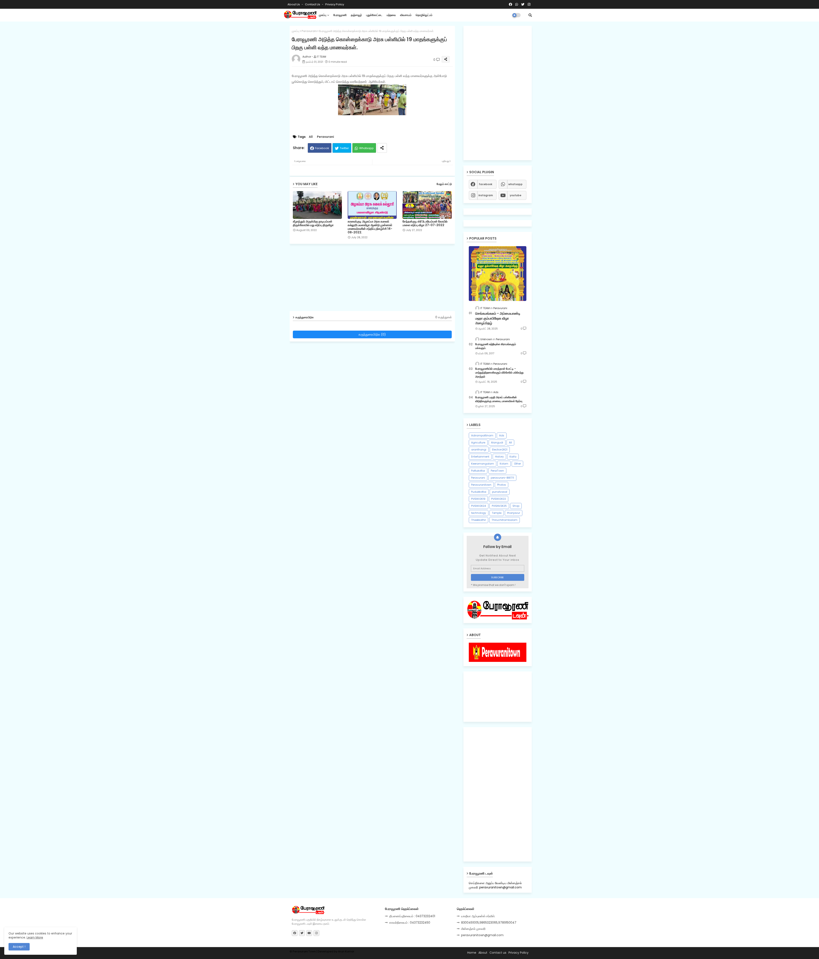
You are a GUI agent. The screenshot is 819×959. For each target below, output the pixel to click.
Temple (496, 513)
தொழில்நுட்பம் (424, 15)
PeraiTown (497, 470)
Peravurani (309, 31)
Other (517, 463)
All (311, 137)
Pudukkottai (478, 492)
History (499, 456)
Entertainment (480, 456)
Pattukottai (478, 470)
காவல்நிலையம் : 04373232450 (409, 922)
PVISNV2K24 (478, 506)
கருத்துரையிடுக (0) (372, 334)
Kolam (504, 463)
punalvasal (499, 492)
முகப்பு (322, 15)
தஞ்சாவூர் (356, 15)
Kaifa (513, 456)
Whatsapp (366, 148)
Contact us (313, 4)
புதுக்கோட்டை (374, 15)
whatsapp (515, 184)
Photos (501, 485)
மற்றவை (391, 15)
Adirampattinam (482, 435)
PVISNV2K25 (499, 506)
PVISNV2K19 (478, 499)
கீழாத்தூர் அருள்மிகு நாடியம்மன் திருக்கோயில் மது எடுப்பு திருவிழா (313, 223)
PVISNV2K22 (498, 499)
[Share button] (382, 148)
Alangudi (497, 442)
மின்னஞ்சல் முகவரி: (473, 929)
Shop (516, 506)
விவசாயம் (405, 15)
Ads (501, 435)
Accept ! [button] (19, 946)
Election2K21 (499, 449)
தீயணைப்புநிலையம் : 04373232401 (412, 916)
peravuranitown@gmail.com (482, 935)
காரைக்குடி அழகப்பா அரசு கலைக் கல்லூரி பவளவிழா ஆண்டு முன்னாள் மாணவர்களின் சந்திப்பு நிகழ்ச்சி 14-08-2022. (370, 227)
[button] (530, 15)
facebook (485, 184)
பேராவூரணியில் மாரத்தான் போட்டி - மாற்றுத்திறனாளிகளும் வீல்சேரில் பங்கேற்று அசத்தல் (499, 372)
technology (478, 513)
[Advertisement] (375, 279)
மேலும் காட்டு (444, 184)
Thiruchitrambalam (504, 520)
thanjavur (513, 513)
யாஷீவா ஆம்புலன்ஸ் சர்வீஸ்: (478, 916)
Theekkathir (478, 520)
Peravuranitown (481, 485)
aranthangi (478, 449)
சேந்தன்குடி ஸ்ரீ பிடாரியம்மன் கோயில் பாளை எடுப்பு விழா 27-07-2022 (424, 223)
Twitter (344, 148)
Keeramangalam (482, 463)
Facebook (322, 148)
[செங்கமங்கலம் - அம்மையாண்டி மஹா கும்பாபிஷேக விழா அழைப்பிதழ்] (497, 273)
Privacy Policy (334, 4)
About (482, 952)
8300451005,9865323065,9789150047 (488, 922)
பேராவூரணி (340, 15)
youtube (515, 195)
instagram (485, 195)
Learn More (35, 937)
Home (471, 952)
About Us (294, 4)
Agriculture (478, 442)
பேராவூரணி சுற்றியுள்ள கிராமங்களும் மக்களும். (495, 346)
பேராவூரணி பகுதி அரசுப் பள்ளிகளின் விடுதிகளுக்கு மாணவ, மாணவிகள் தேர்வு (498, 399)
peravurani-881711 (502, 478)
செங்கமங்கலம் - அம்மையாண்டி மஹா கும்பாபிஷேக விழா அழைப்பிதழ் (497, 318)
